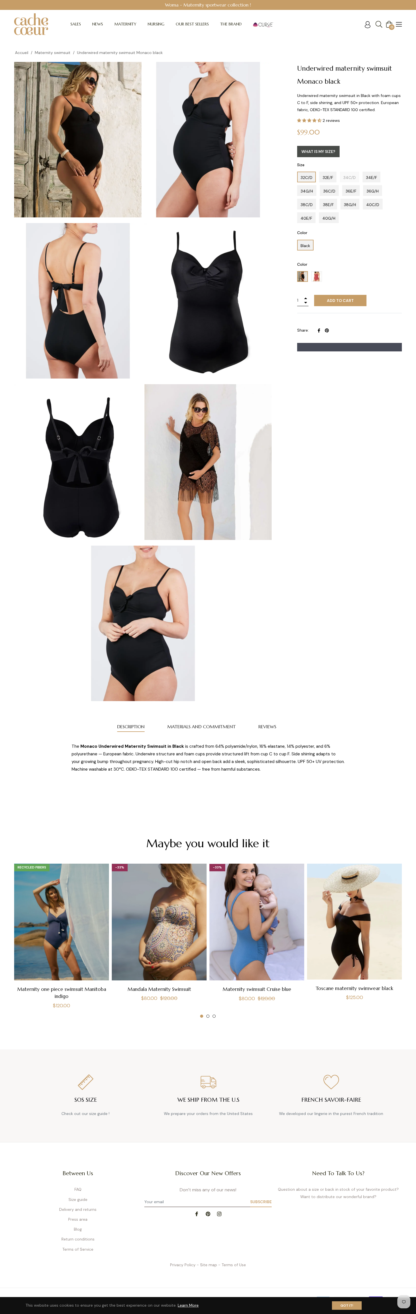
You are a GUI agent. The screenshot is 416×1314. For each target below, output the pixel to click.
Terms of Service (77, 1249)
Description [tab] (131, 726)
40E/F (306, 218)
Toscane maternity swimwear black (354, 988)
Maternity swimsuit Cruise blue (257, 989)
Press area (77, 1219)
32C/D (306, 177)
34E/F (371, 177)
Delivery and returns (78, 1209)
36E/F (351, 191)
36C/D (329, 191)
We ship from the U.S (208, 1099)
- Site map (207, 1264)
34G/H (307, 191)
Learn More (188, 1305)
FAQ (78, 1189)
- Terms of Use (232, 1264)
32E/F (328, 177)
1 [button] (201, 1016)
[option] (208, 5)
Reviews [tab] (267, 726)
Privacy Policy (183, 1264)
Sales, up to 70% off (208, 5)
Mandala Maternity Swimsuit (159, 989)
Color (302, 232)
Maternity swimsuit (52, 52)
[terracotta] (316, 276)
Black (305, 245)
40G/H (328, 218)
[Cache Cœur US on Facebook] (196, 1213)
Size (301, 164)
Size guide (77, 1199)
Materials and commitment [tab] (201, 726)
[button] (310, 120)
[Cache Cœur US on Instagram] (219, 1213)
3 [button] (214, 1016)
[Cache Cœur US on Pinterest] (208, 1213)
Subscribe (261, 1201)
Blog (78, 1229)
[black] (302, 276)
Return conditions (78, 1239)
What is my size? (318, 151)
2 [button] (207, 1016)
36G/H (372, 191)
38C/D (307, 204)
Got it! (346, 1305)
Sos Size (85, 1099)
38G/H (350, 204)
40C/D (372, 204)
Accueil (21, 52)
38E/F (328, 204)
